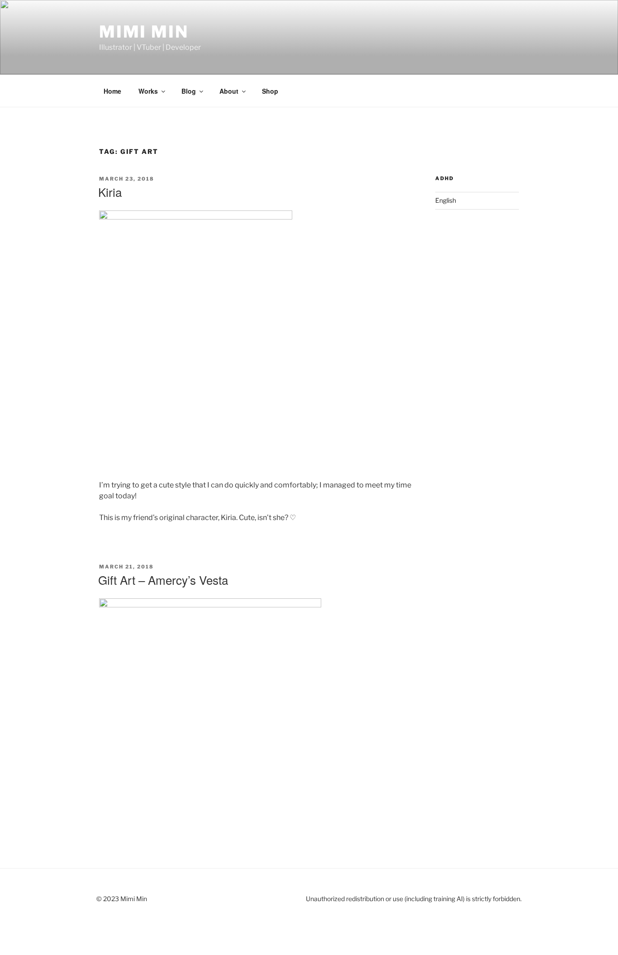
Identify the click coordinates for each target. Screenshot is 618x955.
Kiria (110, 191)
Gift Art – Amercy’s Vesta (163, 579)
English (445, 200)
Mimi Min (144, 32)
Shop (270, 91)
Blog (188, 91)
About (228, 91)
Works (148, 91)
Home (112, 91)
